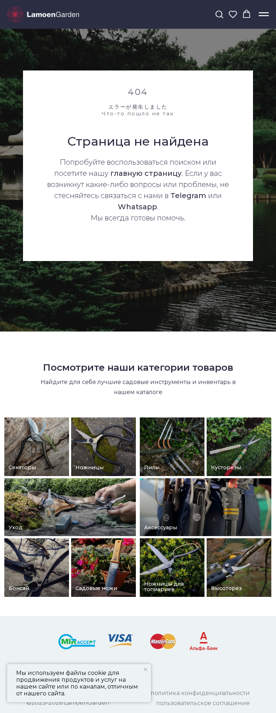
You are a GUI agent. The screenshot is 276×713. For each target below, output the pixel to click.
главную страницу (145, 328)
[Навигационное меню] (264, 14)
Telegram (188, 351)
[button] (219, 14)
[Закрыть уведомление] (145, 669)
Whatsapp (137, 362)
